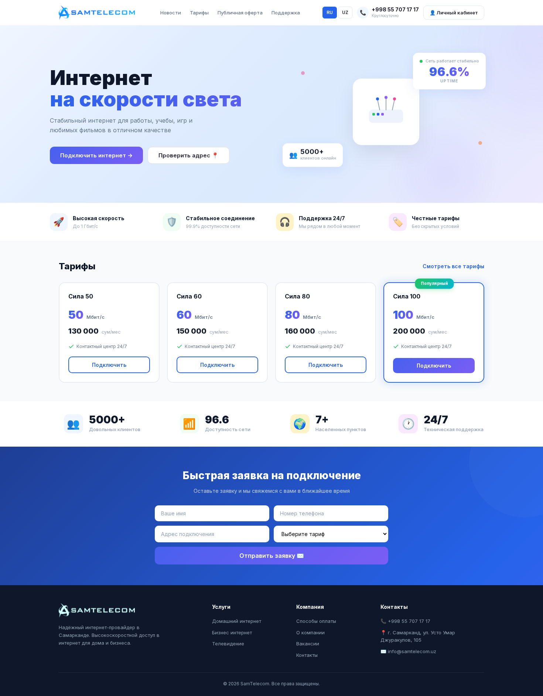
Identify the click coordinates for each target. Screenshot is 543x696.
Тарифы (199, 13)
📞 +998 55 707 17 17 (405, 621)
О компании (310, 632)
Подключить (109, 365)
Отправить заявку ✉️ (271, 555)
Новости (170, 13)
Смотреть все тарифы (453, 266)
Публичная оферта (240, 13)
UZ (345, 12)
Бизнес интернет (232, 632)
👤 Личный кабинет (454, 13)
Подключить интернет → (96, 155)
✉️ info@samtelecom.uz (408, 651)
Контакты (307, 655)
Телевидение (228, 643)
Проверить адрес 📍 (188, 155)
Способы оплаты (316, 621)
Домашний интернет (236, 621)
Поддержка (286, 13)
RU (330, 12)
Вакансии (307, 643)
